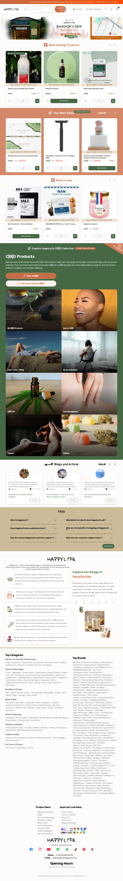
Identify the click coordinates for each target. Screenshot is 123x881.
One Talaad (107, 783)
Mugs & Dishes (11, 720)
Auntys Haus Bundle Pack (93, 156)
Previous (10, 28)
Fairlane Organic (102, 715)
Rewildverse (105, 735)
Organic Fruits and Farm (82, 748)
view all (102, 113)
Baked (86, 715)
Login (91, 9)
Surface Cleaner (46, 718)
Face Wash (10, 703)
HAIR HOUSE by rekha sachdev (84, 786)
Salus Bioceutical (89, 738)
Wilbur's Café (94, 713)
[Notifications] (111, 9)
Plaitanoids (77, 720)
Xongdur (76, 766)
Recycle (38, 665)
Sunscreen (10, 710)
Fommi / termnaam (99, 761)
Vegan (8, 663)
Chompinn (77, 680)
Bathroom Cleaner (61, 718)
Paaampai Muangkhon (81, 761)
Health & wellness (13, 724)
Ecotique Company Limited (83, 730)
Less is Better (109, 728)
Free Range (47, 665)
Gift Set (30, 748)
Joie (74, 710)
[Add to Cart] (37, 101)
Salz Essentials (79, 788)
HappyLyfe (13, 489)
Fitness (52, 728)
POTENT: (90, 771)
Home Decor (35, 720)
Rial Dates (77, 662)
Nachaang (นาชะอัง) (81, 740)
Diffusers (44, 728)
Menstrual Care (31, 705)
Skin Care (55, 705)
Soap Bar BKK (106, 708)
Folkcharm (96, 662)
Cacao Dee (107, 791)
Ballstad (93, 740)
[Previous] (110, 45)
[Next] (115, 45)
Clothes (9, 738)
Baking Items (38, 678)
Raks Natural (106, 662)
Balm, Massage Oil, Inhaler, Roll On (30, 730)
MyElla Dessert (78, 783)
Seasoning (45, 680)
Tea (7, 675)
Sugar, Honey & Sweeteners (16, 683)
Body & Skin (11, 699)
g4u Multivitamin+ (52, 156)
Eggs (15, 695)
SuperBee (85, 688)
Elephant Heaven (79, 695)
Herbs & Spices (51, 678)
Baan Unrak (100, 703)
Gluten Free (26, 663)
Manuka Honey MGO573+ (55, 88)
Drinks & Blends (48, 675)
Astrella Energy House (81, 768)
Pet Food (9, 748)
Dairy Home (106, 678)
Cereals (57, 693)
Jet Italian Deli (106, 713)
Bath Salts (20, 703)
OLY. (92, 715)
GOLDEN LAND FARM (96, 725)
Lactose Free (38, 663)
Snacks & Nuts (28, 673)
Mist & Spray (61, 728)
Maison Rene (95, 773)
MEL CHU (97, 745)
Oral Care (55, 703)
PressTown (77, 796)
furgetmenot (101, 693)
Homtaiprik (77, 693)
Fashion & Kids (12, 734)
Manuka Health (89, 720)
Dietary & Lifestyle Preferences (20, 659)
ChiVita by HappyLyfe (92, 750)
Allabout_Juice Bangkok (82, 745)
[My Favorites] (106, 9)
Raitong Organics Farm (103, 705)
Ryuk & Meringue (79, 771)
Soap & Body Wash (33, 703)
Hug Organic (107, 675)
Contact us (66, 820)
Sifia (97, 771)
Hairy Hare (85, 766)
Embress (97, 778)
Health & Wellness (45, 831)
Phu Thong (97, 670)
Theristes (86, 662)
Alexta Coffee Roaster (89, 683)
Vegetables (16, 673)
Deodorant (46, 703)
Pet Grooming (20, 748)
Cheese (27, 693)
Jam (63, 693)
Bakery (8, 695)
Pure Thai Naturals (92, 735)
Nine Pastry (89, 703)
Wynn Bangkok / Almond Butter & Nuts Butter (91, 723)
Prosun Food (78, 715)
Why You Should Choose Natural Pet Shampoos (97, 496)
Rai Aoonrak (77, 750)
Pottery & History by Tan (91, 791)
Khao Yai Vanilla (99, 781)
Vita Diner (101, 743)
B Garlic (76, 700)
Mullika (113, 740)
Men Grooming (44, 705)
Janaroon (97, 675)
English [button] (115, 2)
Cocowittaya (78, 735)
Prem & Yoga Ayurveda (97, 733)
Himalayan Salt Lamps (14, 728)
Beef (31, 683)
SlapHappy (99, 710)
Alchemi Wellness (102, 730)
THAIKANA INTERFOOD (97, 700)
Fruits (8, 673)
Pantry (53, 680)
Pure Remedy (78, 703)
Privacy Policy (67, 812)
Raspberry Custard (14, 224)
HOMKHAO (77, 718)
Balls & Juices (105, 683)
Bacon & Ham (32, 695)
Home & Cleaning (13, 714)
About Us (66, 817)
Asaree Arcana (94, 753)
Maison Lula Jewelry (99, 768)
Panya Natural (103, 786)
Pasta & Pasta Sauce (14, 680)
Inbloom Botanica (80, 776)
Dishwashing (33, 718)
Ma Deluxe (89, 710)
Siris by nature (103, 740)
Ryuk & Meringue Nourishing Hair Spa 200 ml (99, 88)
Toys (55, 738)
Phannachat (78, 665)
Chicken (37, 683)
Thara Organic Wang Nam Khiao (85, 793)
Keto (56, 663)
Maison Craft (78, 756)
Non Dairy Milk (37, 693)
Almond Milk (48, 693)
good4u (105, 773)
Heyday (81, 710)
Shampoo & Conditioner (15, 705)
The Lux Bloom (89, 693)
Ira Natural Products (105, 698)
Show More (108, 546)
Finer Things (92, 695)
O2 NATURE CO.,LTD (87, 685)
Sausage (21, 695)
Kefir (12, 675)
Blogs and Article (69, 823)
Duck (44, 683)
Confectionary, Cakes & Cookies (47, 673)
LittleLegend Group (80, 673)
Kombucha (19, 675)
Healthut (111, 733)
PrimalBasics (98, 748)
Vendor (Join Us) (102, 2)
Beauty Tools (21, 708)
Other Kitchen (23, 720)
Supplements (11, 678)
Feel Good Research (91, 708)
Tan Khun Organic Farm (100, 766)
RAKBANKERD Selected (82, 670)
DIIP (114, 708)
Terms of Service (69, 815)
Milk (7, 693)
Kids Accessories (12, 740)
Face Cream (41, 708)
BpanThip (76, 705)
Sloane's (76, 683)
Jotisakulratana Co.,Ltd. (82, 675)
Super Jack (77, 708)
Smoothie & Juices (32, 675)
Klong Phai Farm (96, 673)
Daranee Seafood (94, 678)
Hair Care (31, 708)
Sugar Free (16, 663)
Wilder (87, 773)
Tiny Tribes (108, 756)
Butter (19, 693)
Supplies (61, 738)
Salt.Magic (77, 738)
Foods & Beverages (14, 669)
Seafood (56, 683)
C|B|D (40, 815)
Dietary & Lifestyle (45, 812)
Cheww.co (109, 680)
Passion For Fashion (93, 783)
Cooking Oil (62, 678)
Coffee (64, 673)
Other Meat (10, 685)
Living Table (89, 756)
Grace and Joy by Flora (82, 728)
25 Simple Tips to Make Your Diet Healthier (21, 496)
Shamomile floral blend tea (93, 680)
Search (60, 8)
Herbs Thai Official (98, 688)
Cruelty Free (10, 665)
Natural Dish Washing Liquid (17, 88)
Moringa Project (79, 690)
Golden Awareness (80, 725)
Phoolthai (76, 791)
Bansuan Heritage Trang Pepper (98, 788)
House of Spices (79, 678)
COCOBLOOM (108, 738)
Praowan (76, 688)
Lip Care (50, 708)
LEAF (100, 738)
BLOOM (109, 703)
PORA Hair (105, 758)
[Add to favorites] (10, 101)
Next (112, 28)
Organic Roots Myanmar (82, 781)
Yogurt (12, 693)
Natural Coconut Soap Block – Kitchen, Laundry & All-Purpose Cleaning (21, 157)
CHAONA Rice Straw (80, 763)
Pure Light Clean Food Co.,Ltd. (84, 743)
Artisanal (20, 665)
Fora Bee (84, 700)
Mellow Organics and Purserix (98, 690)
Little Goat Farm (108, 753)
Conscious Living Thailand (100, 763)
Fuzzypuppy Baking (106, 793)
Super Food (59, 675)
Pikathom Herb (103, 665)
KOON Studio (109, 748)
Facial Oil (58, 708)
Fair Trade (29, 665)
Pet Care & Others (14, 744)
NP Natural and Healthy (106, 685)
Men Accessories (19, 738)
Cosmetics (10, 708)
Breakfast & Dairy (13, 689)
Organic (63, 663)
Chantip (97, 758)
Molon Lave (87, 778)
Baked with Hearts (80, 713)
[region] (61, 28)
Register (98, 9)
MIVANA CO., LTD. (105, 667)
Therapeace (77, 667)
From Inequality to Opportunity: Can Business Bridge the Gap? (60, 496)
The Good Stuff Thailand (82, 758)
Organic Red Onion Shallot (55, 224)
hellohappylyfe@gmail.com (65, 858)
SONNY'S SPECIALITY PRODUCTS (101, 776)
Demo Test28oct (79, 733)
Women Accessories (43, 738)
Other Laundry (21, 718)
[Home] (25, 9)
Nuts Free (49, 663)
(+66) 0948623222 (64, 855)
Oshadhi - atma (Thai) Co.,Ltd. (84, 698)
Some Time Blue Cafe (102, 718)
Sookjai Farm (89, 667)
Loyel (112, 766)
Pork (49, 683)
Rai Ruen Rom (87, 705)
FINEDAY (98, 756)
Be (97, 667)
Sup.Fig (76, 685)
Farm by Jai (105, 771)
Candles (36, 728)
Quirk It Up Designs (80, 753)
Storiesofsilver (108, 750)
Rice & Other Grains (31, 680)
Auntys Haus (78, 773)
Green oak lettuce (90, 224)
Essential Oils (11, 730)
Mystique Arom (90, 665)
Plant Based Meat (25, 678)
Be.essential (97, 728)
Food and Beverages (46, 817)
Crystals (28, 728)
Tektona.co (77, 778)
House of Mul (87, 718)
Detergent (10, 718)
